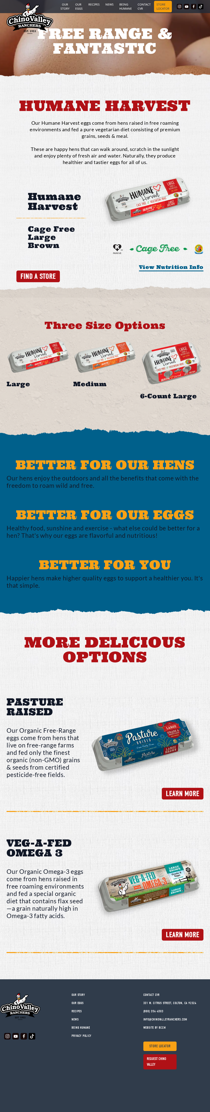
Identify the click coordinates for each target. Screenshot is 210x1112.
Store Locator (162, 6)
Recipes (94, 4)
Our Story (78, 995)
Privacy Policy (81, 1036)
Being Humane (125, 6)
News (109, 4)
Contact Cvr (151, 995)
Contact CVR (144, 6)
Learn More (182, 793)
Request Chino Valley (156, 1062)
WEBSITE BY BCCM (154, 1027)
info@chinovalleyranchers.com (165, 1019)
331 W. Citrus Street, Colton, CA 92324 (169, 1003)
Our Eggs (79, 6)
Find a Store (38, 276)
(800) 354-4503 (153, 1011)
